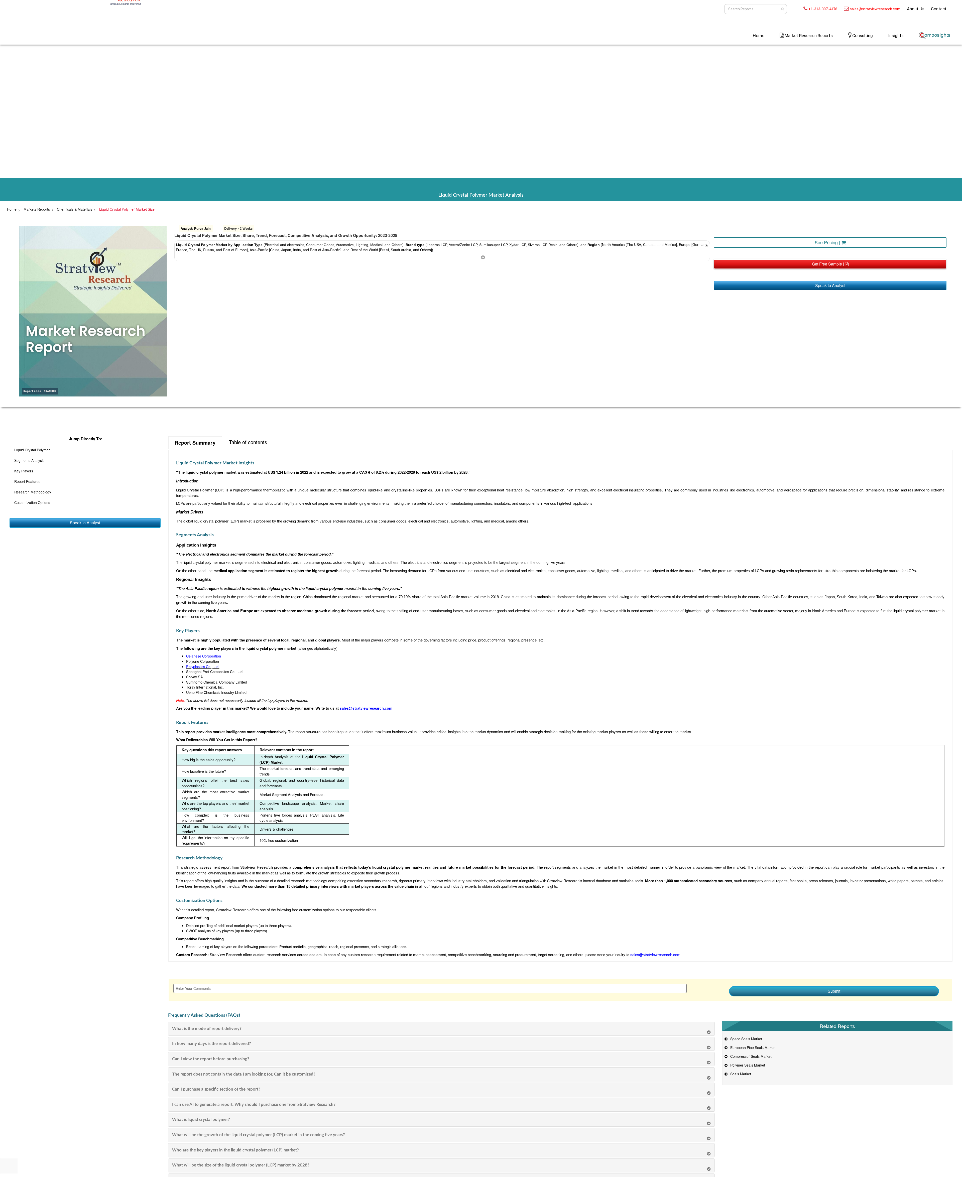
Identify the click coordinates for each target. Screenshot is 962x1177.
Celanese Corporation (203, 656)
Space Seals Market (745, 1038)
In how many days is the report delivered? (211, 1043)
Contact (938, 8)
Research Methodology (32, 492)
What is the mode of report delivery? (207, 1028)
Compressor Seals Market (750, 1056)
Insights (896, 35)
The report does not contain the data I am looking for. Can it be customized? (243, 1074)
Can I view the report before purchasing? (210, 1059)
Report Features (27, 481)
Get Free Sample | (828, 264)
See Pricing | (828, 242)
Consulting (862, 35)
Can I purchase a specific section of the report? (216, 1089)
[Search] (782, 9)
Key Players (23, 471)
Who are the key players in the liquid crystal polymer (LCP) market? (235, 1150)
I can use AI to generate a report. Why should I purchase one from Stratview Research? (253, 1104)
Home (758, 35)
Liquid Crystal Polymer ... (34, 450)
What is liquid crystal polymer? (201, 1119)
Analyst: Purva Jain (196, 228)
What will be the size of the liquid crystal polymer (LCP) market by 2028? (240, 1165)
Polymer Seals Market (746, 1065)
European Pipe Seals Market (752, 1047)
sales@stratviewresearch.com (875, 9)
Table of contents (248, 442)
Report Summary (195, 442)
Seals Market (739, 1073)
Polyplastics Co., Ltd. (202, 666)
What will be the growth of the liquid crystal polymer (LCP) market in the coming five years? (258, 1135)
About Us (915, 8)
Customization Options (32, 502)
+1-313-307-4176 (822, 9)
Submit (834, 991)
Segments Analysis (29, 460)
